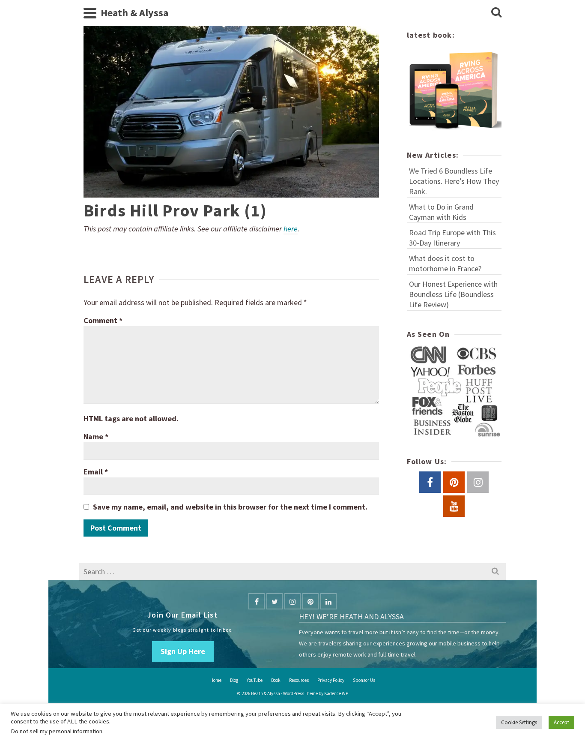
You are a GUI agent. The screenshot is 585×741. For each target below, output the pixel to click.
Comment (103, 320)
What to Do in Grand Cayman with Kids (441, 212)
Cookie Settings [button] (519, 722)
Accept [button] (561, 722)
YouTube (255, 680)
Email (96, 472)
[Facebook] (256, 601)
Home (215, 680)
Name (96, 436)
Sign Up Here (183, 651)
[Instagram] (292, 601)
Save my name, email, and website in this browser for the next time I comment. (230, 507)
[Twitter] (274, 601)
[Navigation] (90, 13)
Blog (234, 680)
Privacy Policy (330, 680)
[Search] (496, 13)
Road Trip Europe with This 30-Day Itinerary (452, 238)
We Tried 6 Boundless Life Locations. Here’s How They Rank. (454, 181)
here (291, 229)
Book (276, 680)
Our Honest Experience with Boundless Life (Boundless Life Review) (453, 294)
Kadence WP (336, 693)
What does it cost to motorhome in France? (445, 263)
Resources (299, 680)
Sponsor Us (364, 680)
